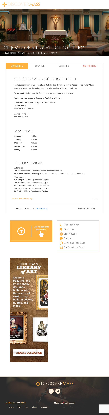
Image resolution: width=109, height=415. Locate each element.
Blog (63, 3)
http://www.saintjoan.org (24, 108)
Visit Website (70, 233)
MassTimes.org (26, 198)
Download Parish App (74, 243)
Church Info (17, 66)
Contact (44, 407)
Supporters (89, 66)
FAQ (71, 3)
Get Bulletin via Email (74, 247)
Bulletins (64, 66)
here (71, 93)
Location (40, 66)
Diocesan (71, 403)
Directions (69, 229)
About (55, 3)
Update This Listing (86, 209)
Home (46, 3)
